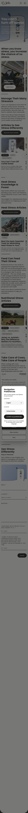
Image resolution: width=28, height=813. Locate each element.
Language (7, 398)
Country (6, 407)
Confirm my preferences (14, 417)
